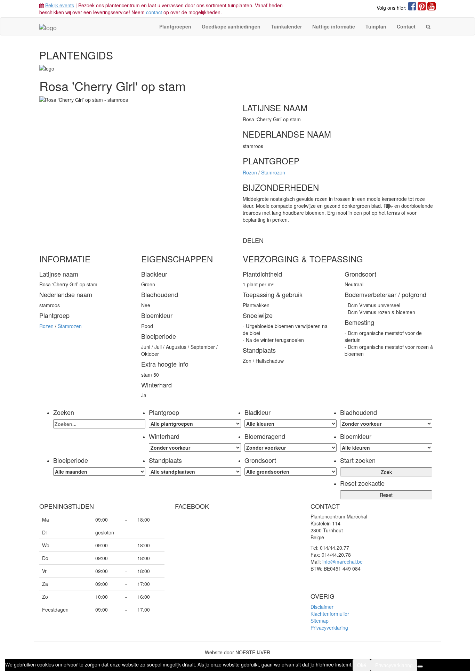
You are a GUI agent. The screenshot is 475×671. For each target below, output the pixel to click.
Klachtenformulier (330, 613)
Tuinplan (375, 26)
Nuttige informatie (333, 26)
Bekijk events (59, 5)
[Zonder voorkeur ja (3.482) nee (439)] (290, 447)
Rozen (250, 172)
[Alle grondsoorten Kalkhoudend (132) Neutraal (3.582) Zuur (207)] (290, 471)
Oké (361, 665)
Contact (406, 26)
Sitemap (320, 620)
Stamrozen (273, 172)
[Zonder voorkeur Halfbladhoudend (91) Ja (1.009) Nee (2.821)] (386, 423)
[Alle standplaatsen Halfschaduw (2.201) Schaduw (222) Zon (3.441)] (195, 471)
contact (154, 12)
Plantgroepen (175, 26)
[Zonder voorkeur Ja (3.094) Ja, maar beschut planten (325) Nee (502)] (195, 447)
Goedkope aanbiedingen (231, 26)
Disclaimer (322, 606)
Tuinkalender (286, 26)
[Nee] (420, 666)
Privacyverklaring (329, 627)
